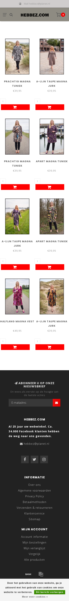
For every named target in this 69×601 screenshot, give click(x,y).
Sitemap (34, 519)
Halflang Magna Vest (17, 321)
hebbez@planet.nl (36, 443)
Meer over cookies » (35, 596)
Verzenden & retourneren (35, 507)
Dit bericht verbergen (49, 592)
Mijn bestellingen (34, 542)
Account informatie (34, 537)
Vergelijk (34, 554)
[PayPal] (41, 574)
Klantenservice (34, 513)
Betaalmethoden (34, 502)
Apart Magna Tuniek (52, 161)
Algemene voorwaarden (34, 490)
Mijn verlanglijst (34, 548)
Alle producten (34, 559)
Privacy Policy (34, 496)
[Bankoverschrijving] (28, 574)
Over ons (34, 485)
